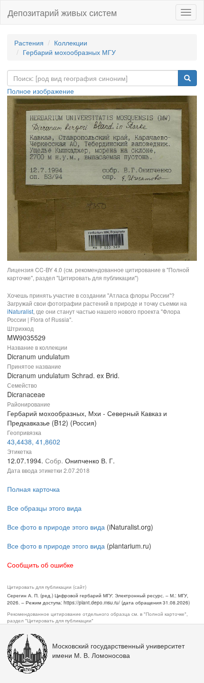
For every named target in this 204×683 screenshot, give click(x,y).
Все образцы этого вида (44, 508)
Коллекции (70, 42)
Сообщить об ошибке (40, 564)
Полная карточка (33, 489)
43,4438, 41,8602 (33, 441)
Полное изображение (40, 91)
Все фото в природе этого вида (56, 527)
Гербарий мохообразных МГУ (69, 52)
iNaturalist (20, 311)
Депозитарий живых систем (62, 12)
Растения (29, 42)
